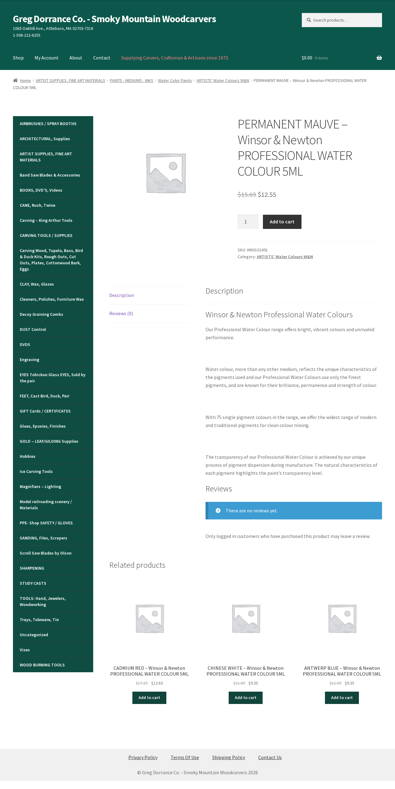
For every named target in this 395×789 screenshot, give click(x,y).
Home (25, 80)
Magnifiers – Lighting (40, 486)
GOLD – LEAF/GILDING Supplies (49, 441)
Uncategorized (34, 634)
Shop (18, 58)
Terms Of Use (185, 757)
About (75, 58)
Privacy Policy (142, 757)
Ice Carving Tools (36, 471)
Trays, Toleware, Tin (39, 619)
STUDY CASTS (33, 583)
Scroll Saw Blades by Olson (46, 553)
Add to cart (282, 221)
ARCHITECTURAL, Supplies (45, 138)
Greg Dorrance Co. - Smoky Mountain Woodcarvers (114, 19)
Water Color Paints (175, 80)
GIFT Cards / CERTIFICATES (45, 411)
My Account (47, 58)
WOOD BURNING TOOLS (42, 665)
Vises (25, 650)
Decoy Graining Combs (41, 314)
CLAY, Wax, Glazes (37, 284)
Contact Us (270, 757)
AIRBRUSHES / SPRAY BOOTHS (48, 123)
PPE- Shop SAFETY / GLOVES (46, 523)
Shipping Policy (228, 757)
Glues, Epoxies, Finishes (43, 426)
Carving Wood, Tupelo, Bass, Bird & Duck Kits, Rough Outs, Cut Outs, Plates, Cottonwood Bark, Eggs (51, 260)
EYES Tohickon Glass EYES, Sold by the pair (52, 378)
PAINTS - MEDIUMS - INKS (131, 80)
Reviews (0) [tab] (121, 313)
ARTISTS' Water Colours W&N (223, 80)
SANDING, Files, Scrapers (43, 538)
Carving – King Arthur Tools (46, 220)
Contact (101, 58)
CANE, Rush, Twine (37, 205)
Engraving (29, 359)
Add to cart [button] (149, 697)
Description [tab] (121, 295)
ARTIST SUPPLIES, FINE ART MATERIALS (70, 80)
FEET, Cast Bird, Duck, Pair (44, 396)
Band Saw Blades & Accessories (50, 175)
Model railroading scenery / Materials (46, 504)
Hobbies (27, 456)
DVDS (25, 344)
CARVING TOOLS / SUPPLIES (46, 235)
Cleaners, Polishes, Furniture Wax (52, 299)
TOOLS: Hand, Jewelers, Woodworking (43, 601)
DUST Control (33, 329)
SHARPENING (32, 568)
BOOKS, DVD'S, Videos (41, 190)
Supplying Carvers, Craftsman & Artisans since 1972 (174, 58)
